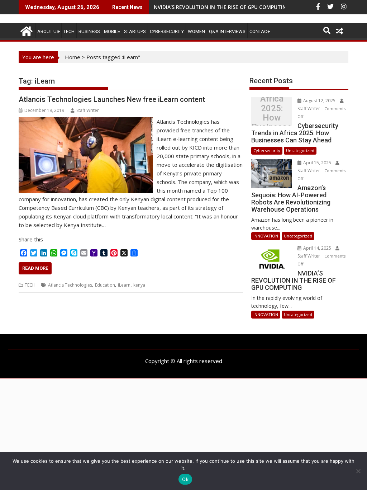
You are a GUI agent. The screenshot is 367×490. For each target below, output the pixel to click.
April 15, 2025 (317, 163)
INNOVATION (265, 236)
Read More (35, 268)
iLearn (124, 285)
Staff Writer (87, 110)
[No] (358, 471)
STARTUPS (135, 31)
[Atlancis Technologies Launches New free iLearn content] (86, 121)
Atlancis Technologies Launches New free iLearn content (112, 99)
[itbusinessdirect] (25, 30)
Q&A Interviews (227, 31)
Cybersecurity (167, 31)
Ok (185, 479)
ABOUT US (48, 31)
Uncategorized (300, 150)
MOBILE (112, 31)
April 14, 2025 (317, 248)
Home (72, 57)
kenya (139, 285)
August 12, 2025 (319, 101)
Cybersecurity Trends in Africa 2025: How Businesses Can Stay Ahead (272, 113)
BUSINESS (89, 31)
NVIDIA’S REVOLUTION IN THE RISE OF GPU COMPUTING (222, 7)
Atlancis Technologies (70, 285)
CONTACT (259, 31)
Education (105, 285)
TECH (69, 31)
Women (196, 31)
